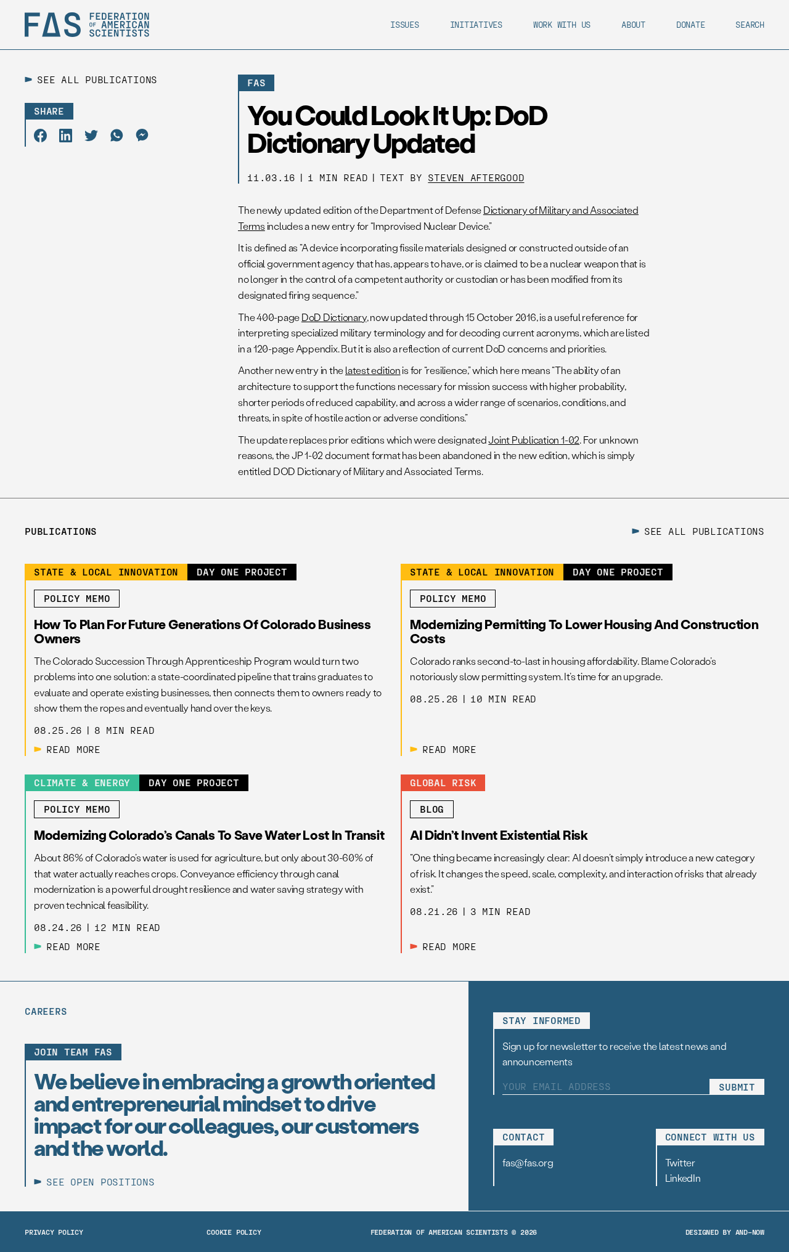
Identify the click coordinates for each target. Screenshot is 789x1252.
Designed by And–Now (724, 1231)
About (633, 24)
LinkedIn (683, 1177)
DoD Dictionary (334, 317)
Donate (690, 24)
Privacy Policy (54, 1231)
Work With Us (562, 24)
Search (749, 24)
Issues (404, 24)
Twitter (680, 1162)
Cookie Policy (233, 1231)
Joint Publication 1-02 (533, 439)
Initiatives (476, 24)
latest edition (373, 370)
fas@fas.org (527, 1162)
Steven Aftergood (476, 177)
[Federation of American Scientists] (87, 24)
